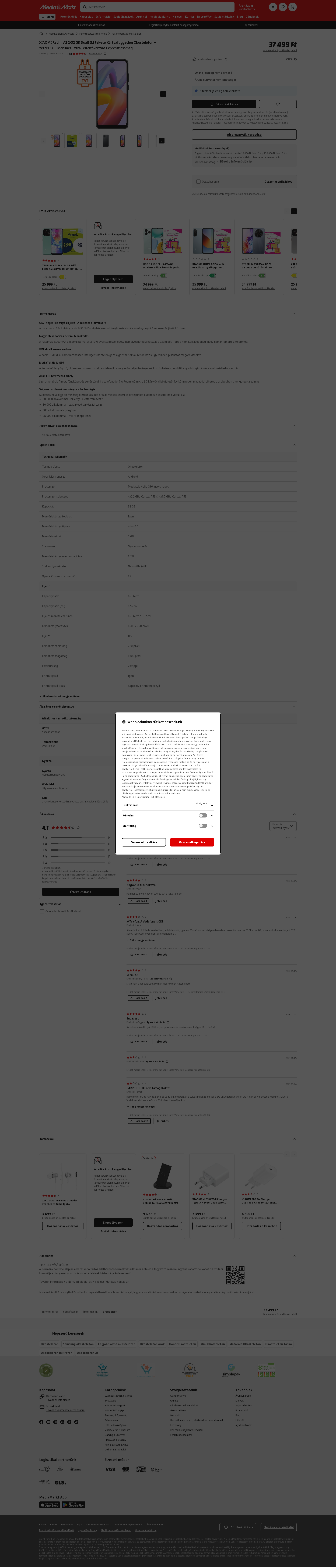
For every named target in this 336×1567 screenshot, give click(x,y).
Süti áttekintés (157, 796)
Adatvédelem (128, 796)
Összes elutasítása (144, 842)
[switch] (203, 815)
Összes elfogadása (192, 842)
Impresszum (143, 796)
